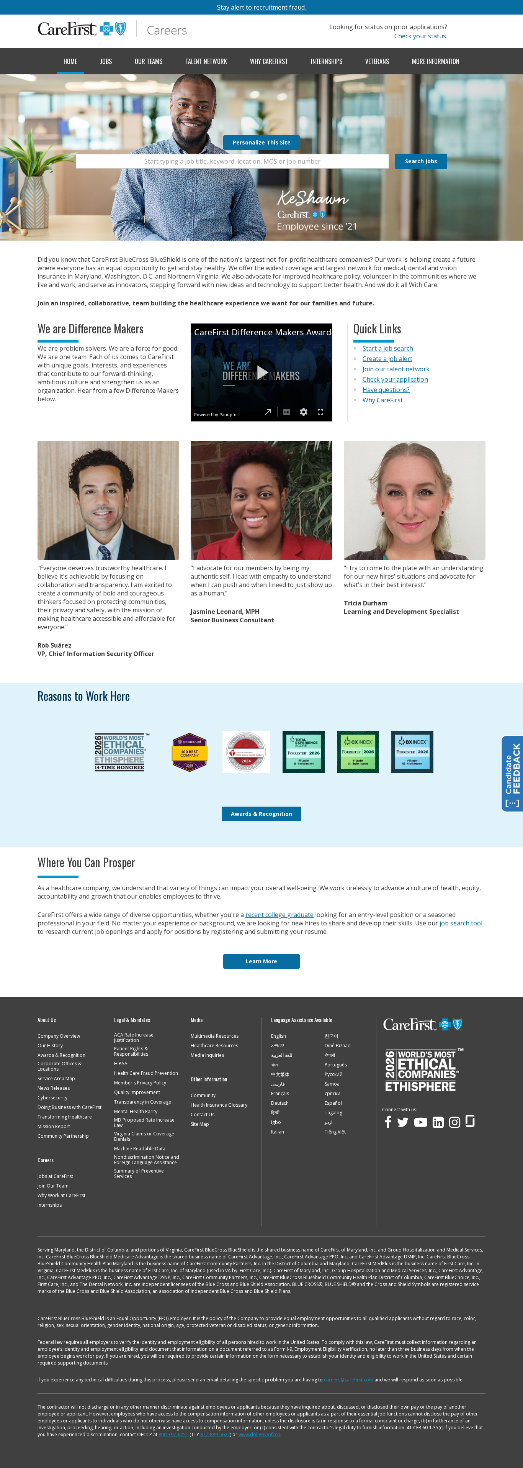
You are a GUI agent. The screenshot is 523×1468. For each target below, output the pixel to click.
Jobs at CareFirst (55, 1176)
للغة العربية (282, 1055)
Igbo (276, 1122)
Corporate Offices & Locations (60, 1066)
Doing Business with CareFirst (69, 1107)
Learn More (261, 961)
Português (336, 1065)
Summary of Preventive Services (139, 1173)
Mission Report (54, 1126)
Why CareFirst (269, 61)
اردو (328, 1122)
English (278, 1036)
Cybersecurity (52, 1098)
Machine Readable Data (139, 1148)
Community (203, 1095)
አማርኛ (277, 1045)
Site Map (200, 1124)
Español (333, 1103)
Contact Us (202, 1114)
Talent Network (206, 61)
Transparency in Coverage (142, 1102)
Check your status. (420, 36)
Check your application (395, 379)
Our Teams (148, 61)
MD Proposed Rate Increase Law (144, 1122)
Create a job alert (387, 358)
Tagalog (333, 1112)
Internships (326, 61)
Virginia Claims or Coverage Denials (144, 1136)
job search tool (461, 923)
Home (70, 61)
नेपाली (330, 1055)
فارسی (278, 1084)
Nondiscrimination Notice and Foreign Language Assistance (146, 1160)
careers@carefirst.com (348, 1379)
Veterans (377, 61)
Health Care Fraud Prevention (146, 1073)
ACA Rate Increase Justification (134, 1037)
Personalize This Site (262, 142)
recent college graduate (279, 914)
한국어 (331, 1036)
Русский (334, 1074)
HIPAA (120, 1063)
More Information (435, 61)
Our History (50, 1045)
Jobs (106, 61)
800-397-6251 (173, 1434)
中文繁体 (280, 1074)
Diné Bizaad (338, 1045)
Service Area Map (56, 1078)
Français (280, 1093)
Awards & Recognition (261, 813)
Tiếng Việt (335, 1132)
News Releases (54, 1088)
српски (332, 1093)
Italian (277, 1132)
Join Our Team (53, 1186)
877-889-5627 (215, 1434)
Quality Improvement (137, 1092)
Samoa (332, 1084)
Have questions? (386, 389)
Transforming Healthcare (65, 1117)
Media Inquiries (207, 1055)
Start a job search (388, 348)
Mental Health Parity (135, 1111)
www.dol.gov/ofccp (259, 1434)
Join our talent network (396, 369)
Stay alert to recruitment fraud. (261, 7)
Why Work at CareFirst (61, 1195)
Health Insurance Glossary (219, 1105)
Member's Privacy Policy (140, 1083)
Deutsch (280, 1103)
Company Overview (59, 1036)
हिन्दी (275, 1112)
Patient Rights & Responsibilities (131, 1051)
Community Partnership (63, 1136)
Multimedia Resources (215, 1036)
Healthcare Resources (214, 1045)
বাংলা (274, 1065)
